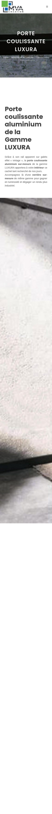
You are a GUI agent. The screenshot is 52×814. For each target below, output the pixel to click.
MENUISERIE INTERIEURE (22, 57)
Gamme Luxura (42, 57)
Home (6, 57)
